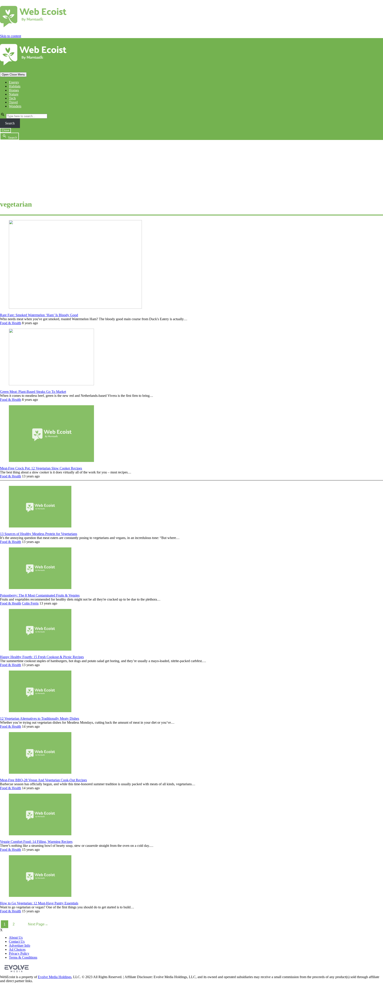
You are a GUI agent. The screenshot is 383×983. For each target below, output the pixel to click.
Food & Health (10, 323)
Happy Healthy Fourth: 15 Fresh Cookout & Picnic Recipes (42, 657)
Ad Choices (17, 949)
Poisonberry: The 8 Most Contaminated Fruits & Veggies (40, 595)
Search (10, 123)
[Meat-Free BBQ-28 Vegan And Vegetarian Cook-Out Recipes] (40, 772)
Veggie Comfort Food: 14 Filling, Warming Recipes (36, 841)
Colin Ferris (30, 603)
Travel (13, 102)
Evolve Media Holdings (54, 977)
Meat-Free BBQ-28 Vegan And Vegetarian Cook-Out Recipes (43, 780)
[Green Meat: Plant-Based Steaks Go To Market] (51, 384)
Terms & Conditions (23, 957)
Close (5, 130)
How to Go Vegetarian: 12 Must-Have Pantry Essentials (39, 903)
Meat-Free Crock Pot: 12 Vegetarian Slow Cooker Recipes (41, 468)
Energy (14, 82)
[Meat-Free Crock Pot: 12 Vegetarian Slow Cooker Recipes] (51, 461)
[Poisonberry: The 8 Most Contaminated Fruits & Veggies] (40, 588)
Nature (13, 94)
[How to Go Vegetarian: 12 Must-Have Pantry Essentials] (40, 896)
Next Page (38, 924)
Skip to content (10, 36)
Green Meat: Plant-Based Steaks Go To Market (33, 392)
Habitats (14, 86)
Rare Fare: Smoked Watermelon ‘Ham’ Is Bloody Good (39, 315)
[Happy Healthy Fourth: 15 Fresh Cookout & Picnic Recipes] (40, 649)
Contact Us (17, 941)
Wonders (15, 106)
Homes (14, 90)
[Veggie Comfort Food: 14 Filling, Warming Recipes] (40, 834)
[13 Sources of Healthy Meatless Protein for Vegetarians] (40, 526)
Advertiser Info (19, 945)
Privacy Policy (19, 953)
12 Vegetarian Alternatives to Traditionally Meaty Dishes (39, 718)
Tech (12, 98)
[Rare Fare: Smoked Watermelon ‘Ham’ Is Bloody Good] (75, 307)
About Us (16, 937)
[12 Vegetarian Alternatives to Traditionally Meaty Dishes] (40, 711)
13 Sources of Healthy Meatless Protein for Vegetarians (38, 534)
